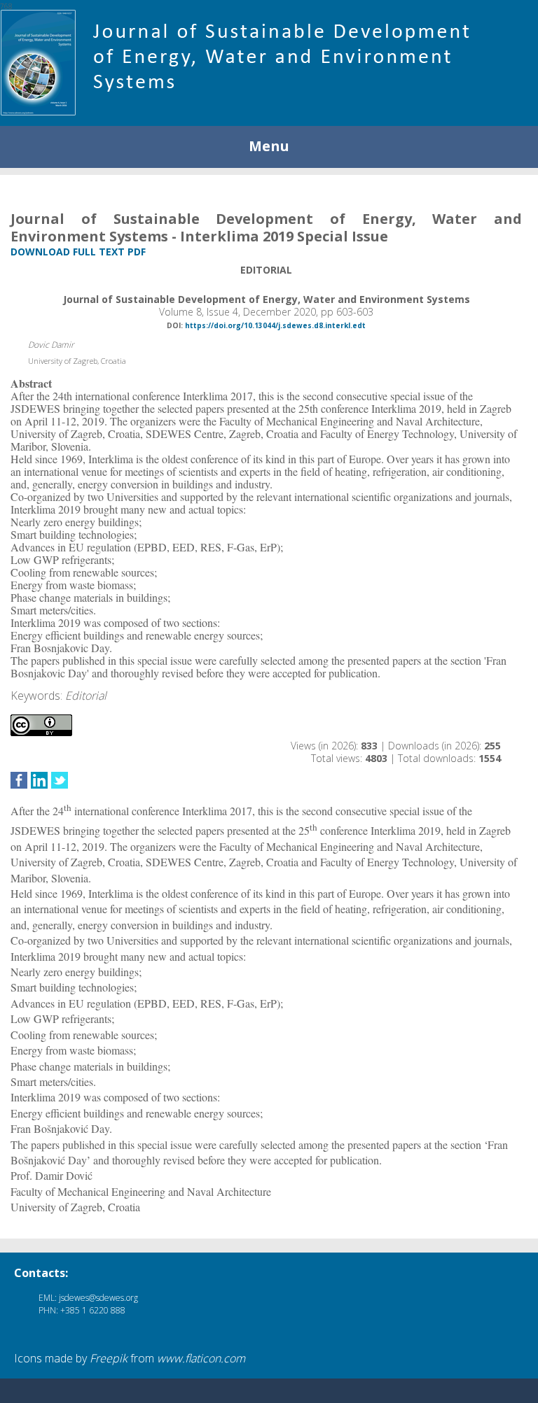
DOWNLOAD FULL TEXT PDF (78, 251)
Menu (269, 145)
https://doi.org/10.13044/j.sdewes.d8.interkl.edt (275, 325)
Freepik (108, 1358)
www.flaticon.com (201, 1358)
